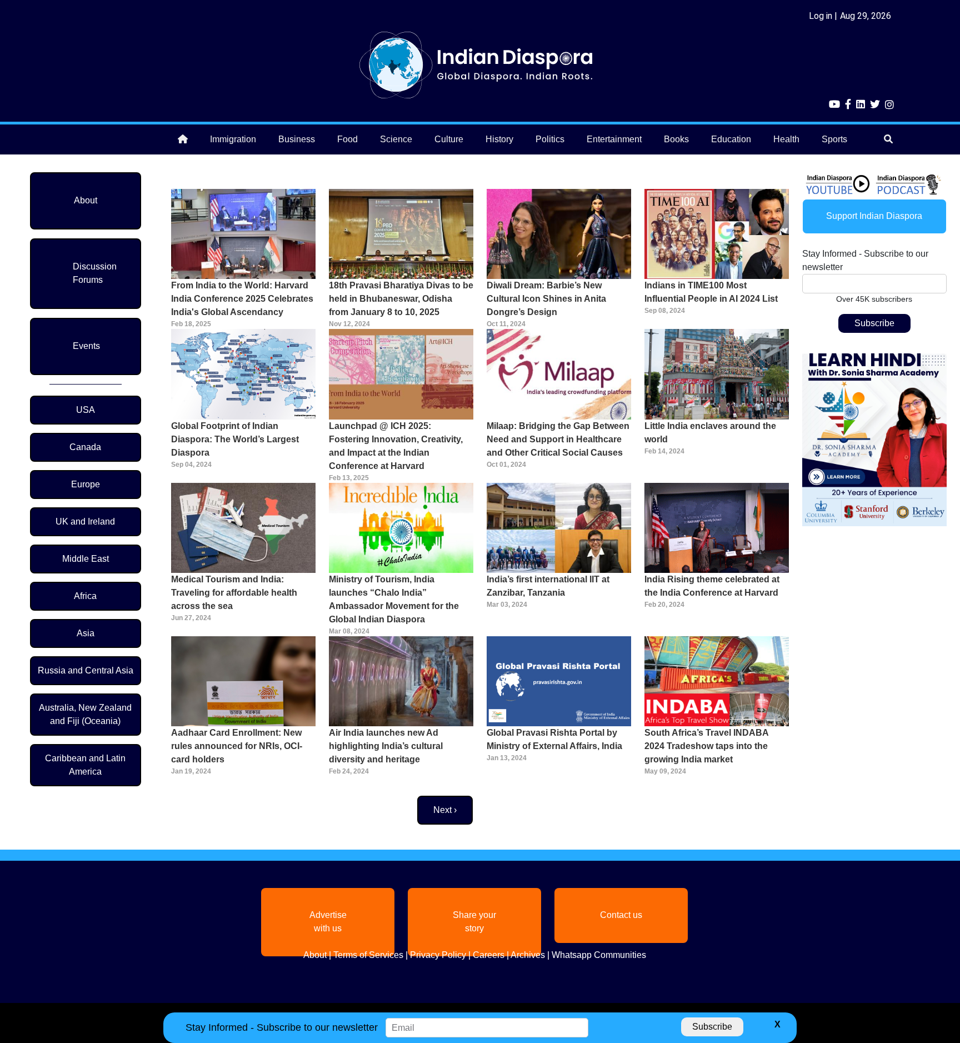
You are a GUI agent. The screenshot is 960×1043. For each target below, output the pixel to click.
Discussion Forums (95, 273)
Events (86, 346)
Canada (85, 447)
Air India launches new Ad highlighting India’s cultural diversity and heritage (386, 746)
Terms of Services (368, 955)
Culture (448, 139)
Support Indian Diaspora (874, 216)
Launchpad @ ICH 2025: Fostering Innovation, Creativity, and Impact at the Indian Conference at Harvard (396, 446)
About (85, 200)
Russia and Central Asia (85, 670)
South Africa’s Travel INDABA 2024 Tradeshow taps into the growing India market (706, 746)
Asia (85, 633)
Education (731, 139)
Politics (550, 139)
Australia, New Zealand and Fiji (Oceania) (85, 714)
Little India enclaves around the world (710, 432)
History (499, 139)
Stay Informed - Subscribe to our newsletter (865, 260)
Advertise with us (328, 921)
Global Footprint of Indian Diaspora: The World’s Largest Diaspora (235, 439)
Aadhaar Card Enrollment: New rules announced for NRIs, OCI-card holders (236, 746)
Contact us (621, 915)
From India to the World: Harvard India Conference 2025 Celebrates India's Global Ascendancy (242, 299)
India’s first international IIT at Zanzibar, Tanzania (548, 586)
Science (396, 139)
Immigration (233, 139)
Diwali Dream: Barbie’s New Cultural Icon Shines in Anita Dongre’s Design (546, 299)
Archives (528, 955)
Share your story (474, 921)
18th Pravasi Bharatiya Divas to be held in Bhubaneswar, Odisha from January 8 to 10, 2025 (401, 299)
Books (676, 139)
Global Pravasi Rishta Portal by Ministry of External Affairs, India (554, 739)
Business (296, 139)
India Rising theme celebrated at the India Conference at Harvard (711, 586)
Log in (820, 16)
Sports (834, 139)
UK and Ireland (85, 521)
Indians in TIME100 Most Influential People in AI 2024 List (711, 292)
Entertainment (614, 139)
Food (347, 139)
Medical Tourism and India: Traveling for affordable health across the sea (234, 593)
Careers (488, 955)
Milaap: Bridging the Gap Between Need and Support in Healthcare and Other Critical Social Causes (558, 439)
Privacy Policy (438, 955)
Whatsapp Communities (599, 955)
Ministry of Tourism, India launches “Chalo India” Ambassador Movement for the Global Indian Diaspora (394, 599)
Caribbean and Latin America (85, 764)
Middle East (85, 558)
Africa (85, 596)
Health (786, 139)
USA (85, 410)
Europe (85, 484)
